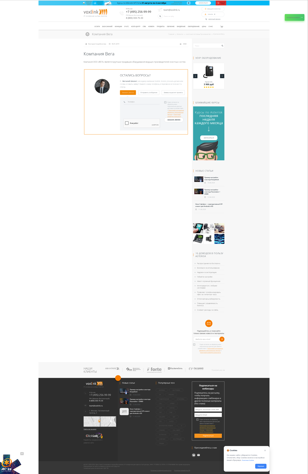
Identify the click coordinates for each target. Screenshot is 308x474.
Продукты (160, 26)
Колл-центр (135, 26)
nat (174, 417)
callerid (162, 417)
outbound (162, 434)
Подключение (164, 399)
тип (160, 412)
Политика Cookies (248, 460)
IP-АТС (126, 26)
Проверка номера (293, 17)
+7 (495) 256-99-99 (138, 12)
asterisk (162, 390)
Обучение (170, 26)
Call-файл (176, 430)
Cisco (176, 434)
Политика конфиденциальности (161, 470)
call (160, 403)
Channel (162, 430)
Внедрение (181, 26)
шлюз (171, 421)
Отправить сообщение (148, 92)
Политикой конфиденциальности (210, 352)
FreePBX (171, 394)
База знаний (107, 26)
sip (160, 394)
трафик (161, 443)
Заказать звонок (128, 92)
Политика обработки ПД (182, 470)
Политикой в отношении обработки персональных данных (175, 112)
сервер (172, 403)
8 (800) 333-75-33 (134, 17)
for (160, 421)
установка (180, 399)
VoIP (160, 408)
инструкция (177, 439)
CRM (144, 26)
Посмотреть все (217, 370)
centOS (172, 408)
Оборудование (193, 26)
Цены (204, 26)
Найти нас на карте (90, 429)
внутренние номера (166, 426)
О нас (211, 26)
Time (170, 412)
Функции (118, 26)
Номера (151, 26)
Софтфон (162, 439)
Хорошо (261, 466)
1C (181, 426)
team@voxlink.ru (172, 9)
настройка (176, 390)
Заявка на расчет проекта (173, 92)
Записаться (203, 3)
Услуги (97, 26)
